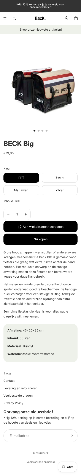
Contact (9, 380)
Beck (45, 453)
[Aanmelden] (71, 435)
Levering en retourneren (20, 388)
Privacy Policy (13, 403)
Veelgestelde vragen (18, 395)
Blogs (7, 373)
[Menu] (5, 18)
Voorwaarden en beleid (41, 461)
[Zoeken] (14, 18)
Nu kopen (41, 239)
